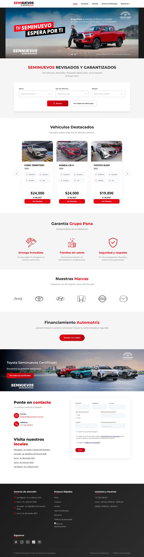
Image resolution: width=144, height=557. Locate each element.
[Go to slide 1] (69, 54)
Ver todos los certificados (20, 375)
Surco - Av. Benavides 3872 (24, 458)
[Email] (39, 542)
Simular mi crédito (72, 337)
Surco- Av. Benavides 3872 (27, 513)
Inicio (75, 4)
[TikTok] (34, 542)
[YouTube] (28, 542)
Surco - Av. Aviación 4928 (23, 462)
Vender (95, 4)
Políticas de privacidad (63, 519)
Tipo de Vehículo (61, 89)
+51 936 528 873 (26, 425)
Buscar (59, 103)
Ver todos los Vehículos (83, 103)
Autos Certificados (110, 4)
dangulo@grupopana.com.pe (31, 417)
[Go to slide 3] (75, 54)
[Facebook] (16, 542)
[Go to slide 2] (72, 54)
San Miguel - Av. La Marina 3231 (26, 467)
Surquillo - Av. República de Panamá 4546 (30, 454)
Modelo (95, 89)
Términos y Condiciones (99, 553)
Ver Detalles (37, 201)
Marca (21, 89)
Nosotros (58, 515)
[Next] (127, 173)
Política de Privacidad (121, 553)
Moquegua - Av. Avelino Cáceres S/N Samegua (32, 449)
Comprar (85, 4)
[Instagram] (22, 542)
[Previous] (16, 173)
